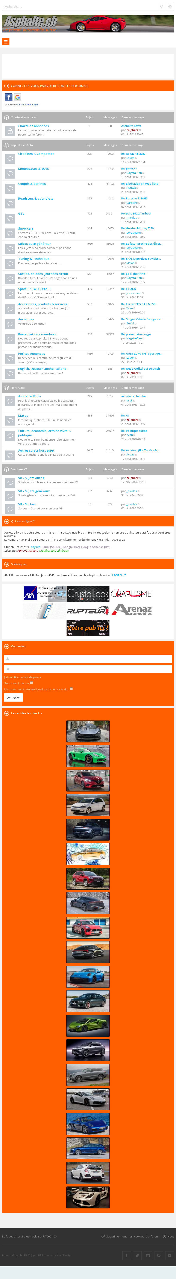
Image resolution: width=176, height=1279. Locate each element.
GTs (21, 213)
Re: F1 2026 (128, 289)
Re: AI (125, 415)
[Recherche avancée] (170, 6)
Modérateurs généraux (53, 550)
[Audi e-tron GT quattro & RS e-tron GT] (88, 952)
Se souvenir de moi (17, 683)
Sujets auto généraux (34, 244)
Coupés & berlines (32, 184)
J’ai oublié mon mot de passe (22, 677)
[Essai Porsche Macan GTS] (88, 927)
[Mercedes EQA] (88, 1050)
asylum (35, 547)
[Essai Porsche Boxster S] (88, 1124)
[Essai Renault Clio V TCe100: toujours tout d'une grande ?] (88, 780)
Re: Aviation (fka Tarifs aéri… (141, 450)
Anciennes (26, 319)
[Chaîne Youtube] (169, 1255)
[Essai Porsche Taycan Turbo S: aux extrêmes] (88, 903)
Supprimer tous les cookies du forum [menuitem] (132, 1236)
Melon (130, 263)
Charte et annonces (24, 117)
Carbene (132, 203)
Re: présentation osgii (136, 334)
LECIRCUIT (119, 575)
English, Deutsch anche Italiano (42, 369)
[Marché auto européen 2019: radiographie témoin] (88, 805)
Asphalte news (131, 126)
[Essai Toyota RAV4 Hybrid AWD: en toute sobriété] (88, 878)
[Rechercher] (162, 6)
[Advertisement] (88, 66)
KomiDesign (64, 1255)
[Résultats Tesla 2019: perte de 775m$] (88, 854)
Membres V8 (19, 469)
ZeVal (130, 323)
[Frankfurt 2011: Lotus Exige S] (88, 1197)
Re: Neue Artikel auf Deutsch (140, 368)
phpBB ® (24, 1255)
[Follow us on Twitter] (137, 1255)
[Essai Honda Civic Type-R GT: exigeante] (88, 1173)
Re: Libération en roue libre (139, 183)
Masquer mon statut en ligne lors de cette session (37, 689)
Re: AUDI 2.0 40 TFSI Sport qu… (141, 353)
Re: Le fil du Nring (133, 274)
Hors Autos (18, 388)
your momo (133, 293)
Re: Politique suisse (134, 431)
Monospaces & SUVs (33, 169)
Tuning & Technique (33, 259)
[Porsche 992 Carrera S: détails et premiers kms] (88, 1099)
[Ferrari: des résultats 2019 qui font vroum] (88, 731)
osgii (129, 400)
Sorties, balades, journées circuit (43, 274)
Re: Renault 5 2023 (133, 154)
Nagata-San (134, 173)
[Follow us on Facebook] (126, 1255)
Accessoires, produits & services (42, 304)
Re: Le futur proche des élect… (141, 243)
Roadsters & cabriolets (35, 198)
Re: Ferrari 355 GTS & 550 (138, 304)
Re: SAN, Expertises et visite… (141, 259)
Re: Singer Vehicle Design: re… (141, 319)
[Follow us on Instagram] (148, 1255)
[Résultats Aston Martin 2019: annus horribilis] (88, 829)
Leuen (130, 158)
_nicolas (131, 217)
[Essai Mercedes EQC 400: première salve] (88, 1075)
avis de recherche (133, 396)
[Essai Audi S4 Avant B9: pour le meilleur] (88, 1148)
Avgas (130, 454)
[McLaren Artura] (88, 1026)
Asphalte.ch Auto (22, 145)
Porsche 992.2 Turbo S (136, 213)
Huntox (131, 188)
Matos (23, 415)
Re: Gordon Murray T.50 (137, 228)
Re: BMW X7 (129, 168)
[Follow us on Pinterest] (159, 1255)
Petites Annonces (31, 354)
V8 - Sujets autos (31, 478)
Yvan (129, 308)
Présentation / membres (37, 334)
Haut (171, 1236)
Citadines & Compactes (36, 154)
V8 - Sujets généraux (34, 491)
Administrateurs (27, 550)
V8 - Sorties (27, 504)
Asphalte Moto (29, 396)
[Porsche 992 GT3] (88, 976)
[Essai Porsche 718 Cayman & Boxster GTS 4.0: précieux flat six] (88, 756)
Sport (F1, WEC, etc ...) (34, 289)
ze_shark (132, 130)
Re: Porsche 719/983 (134, 198)
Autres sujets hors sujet (36, 450)
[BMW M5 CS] (88, 1001)
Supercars (25, 228)
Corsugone (133, 233)
